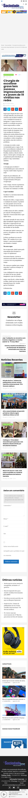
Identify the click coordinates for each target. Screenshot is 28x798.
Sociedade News (9, 103)
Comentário (8, 505)
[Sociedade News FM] (12, 6)
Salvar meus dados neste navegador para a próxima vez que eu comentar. (14, 551)
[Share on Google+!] (12, 109)
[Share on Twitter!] (8, 109)
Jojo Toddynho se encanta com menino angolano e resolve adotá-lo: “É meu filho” (14, 340)
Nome (6, 519)
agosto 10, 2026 (8, 388)
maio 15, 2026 (8, 417)
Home (2, 45)
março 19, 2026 (8, 478)
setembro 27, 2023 (10, 105)
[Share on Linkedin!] (16, 109)
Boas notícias (8, 45)
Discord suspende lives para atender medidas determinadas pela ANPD (13, 592)
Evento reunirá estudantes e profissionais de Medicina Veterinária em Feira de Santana (15, 348)
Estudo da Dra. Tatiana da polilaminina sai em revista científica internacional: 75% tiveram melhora (13, 383)
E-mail (6, 526)
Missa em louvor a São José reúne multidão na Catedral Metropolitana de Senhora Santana (12, 473)
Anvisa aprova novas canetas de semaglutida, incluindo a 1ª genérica (13, 585)
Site (5, 533)
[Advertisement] (14, 29)
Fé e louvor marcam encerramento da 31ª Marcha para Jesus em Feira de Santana (13, 615)
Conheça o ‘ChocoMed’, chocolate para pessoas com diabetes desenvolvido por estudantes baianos (13, 443)
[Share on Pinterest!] (20, 109)
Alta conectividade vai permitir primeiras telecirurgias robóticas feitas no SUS (14, 413)
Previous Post (7, 336)
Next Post (22, 343)
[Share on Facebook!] (5, 109)
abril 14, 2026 (8, 448)
